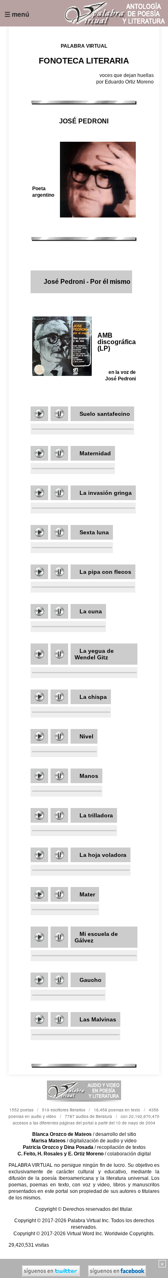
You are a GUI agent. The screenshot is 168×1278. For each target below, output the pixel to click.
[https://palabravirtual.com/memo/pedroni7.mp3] (39, 894)
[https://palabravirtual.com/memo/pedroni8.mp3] (39, 453)
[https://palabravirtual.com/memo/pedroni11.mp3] (39, 697)
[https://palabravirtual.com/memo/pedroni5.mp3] (39, 736)
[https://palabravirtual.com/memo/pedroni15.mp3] (39, 980)
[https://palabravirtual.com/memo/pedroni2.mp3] (39, 492)
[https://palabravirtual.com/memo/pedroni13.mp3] (39, 855)
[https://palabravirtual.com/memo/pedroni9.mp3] (39, 532)
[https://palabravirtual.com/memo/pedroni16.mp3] (39, 1019)
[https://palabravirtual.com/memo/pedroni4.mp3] (39, 654)
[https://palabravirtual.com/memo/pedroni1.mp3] (39, 413)
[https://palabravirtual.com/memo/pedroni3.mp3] (39, 572)
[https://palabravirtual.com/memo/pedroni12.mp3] (39, 776)
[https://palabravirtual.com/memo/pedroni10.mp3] (39, 611)
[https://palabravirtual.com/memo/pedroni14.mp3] (39, 937)
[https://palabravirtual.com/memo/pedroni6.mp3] (39, 815)
